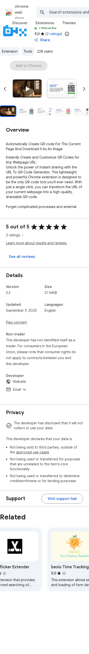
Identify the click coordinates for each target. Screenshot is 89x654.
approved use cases (32, 452)
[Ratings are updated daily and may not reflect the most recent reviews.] (67, 34)
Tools (27, 51)
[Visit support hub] (62, 499)
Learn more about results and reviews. (36, 243)
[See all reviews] (22, 257)
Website (19, 381)
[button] (27, 88)
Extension (10, 51)
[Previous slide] (5, 89)
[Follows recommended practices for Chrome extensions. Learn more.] (36, 28)
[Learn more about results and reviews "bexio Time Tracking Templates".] (64, 573)
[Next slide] (84, 89)
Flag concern (16, 322)
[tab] (20, 23)
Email (17, 389)
